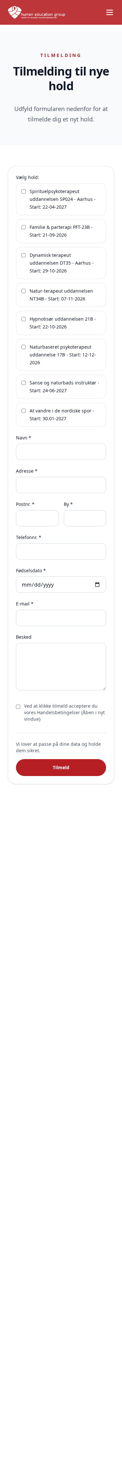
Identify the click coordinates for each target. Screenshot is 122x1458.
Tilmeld (61, 767)
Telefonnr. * (28, 537)
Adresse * (26, 471)
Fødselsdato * (31, 570)
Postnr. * (25, 504)
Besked (24, 637)
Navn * (23, 438)
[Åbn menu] (109, 12)
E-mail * (25, 604)
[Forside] (36, 12)
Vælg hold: (27, 177)
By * (68, 504)
